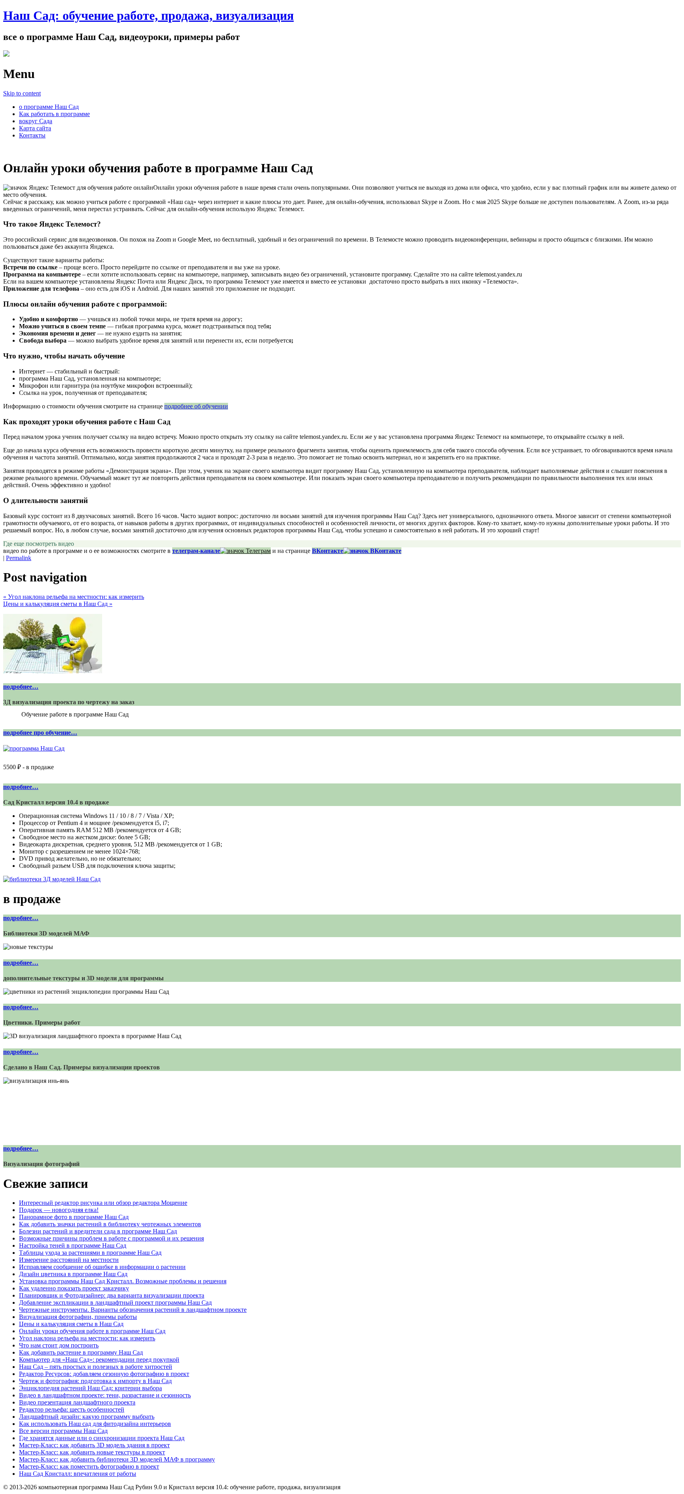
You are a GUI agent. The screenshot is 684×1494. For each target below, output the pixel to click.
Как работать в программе (54, 114)
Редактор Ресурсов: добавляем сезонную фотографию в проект (104, 1373)
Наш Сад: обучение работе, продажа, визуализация (148, 15)
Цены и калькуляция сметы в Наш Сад (57, 603)
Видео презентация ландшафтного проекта (77, 1402)
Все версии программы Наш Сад (63, 1430)
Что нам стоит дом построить (59, 1345)
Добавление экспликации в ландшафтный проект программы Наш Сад (115, 1302)
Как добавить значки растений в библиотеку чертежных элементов (110, 1224)
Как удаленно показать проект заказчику (74, 1288)
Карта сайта (35, 128)
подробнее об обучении (196, 406)
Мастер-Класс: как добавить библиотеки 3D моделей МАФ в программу (117, 1459)
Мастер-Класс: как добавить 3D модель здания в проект (94, 1445)
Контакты (32, 135)
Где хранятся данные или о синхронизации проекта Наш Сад (101, 1438)
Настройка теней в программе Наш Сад (72, 1245)
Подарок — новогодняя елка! (59, 1209)
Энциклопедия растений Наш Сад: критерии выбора (90, 1388)
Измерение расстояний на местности (69, 1259)
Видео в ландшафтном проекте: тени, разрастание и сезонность (105, 1395)
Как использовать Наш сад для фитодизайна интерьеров (95, 1423)
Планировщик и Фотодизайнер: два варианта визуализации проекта (111, 1295)
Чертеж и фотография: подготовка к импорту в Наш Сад (95, 1381)
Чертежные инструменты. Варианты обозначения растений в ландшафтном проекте (133, 1309)
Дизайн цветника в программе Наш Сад (73, 1274)
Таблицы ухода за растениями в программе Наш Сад (90, 1252)
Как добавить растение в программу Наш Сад (81, 1352)
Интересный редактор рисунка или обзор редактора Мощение (103, 1202)
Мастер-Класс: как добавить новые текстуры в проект (92, 1452)
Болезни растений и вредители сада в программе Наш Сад (98, 1231)
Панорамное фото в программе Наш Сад (74, 1217)
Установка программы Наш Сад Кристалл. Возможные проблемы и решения (122, 1281)
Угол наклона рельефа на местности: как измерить (73, 596)
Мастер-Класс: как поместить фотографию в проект (89, 1466)
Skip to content (22, 93)
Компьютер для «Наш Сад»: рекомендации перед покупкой (99, 1359)
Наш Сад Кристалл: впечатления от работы (77, 1473)
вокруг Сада (35, 121)
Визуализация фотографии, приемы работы (78, 1316)
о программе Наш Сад (49, 106)
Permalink (18, 558)
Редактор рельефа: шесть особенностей (71, 1409)
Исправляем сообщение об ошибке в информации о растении (102, 1266)
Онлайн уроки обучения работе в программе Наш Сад (92, 1331)
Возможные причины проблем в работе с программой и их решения (111, 1238)
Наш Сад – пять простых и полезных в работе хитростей (95, 1366)
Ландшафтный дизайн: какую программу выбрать (86, 1416)
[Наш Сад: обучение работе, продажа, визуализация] (6, 54)
